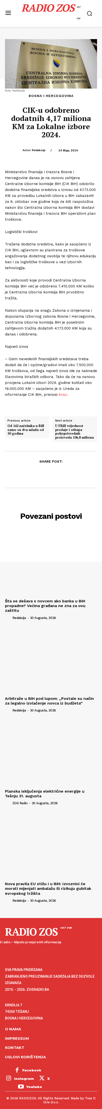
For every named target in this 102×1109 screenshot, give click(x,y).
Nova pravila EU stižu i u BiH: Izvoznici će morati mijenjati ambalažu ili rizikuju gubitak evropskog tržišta (48, 888)
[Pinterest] (51, 473)
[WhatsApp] (62, 473)
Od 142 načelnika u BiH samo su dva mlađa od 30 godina (25, 430)
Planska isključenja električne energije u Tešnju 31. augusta (44, 793)
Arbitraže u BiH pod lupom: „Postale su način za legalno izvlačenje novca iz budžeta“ (49, 701)
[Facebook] (28, 473)
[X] (39, 473)
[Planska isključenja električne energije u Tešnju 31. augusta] (51, 752)
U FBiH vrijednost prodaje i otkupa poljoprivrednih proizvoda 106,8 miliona (74, 431)
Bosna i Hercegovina (51, 95)
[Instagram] (8, 1078)
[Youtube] (20, 1087)
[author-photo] (8, 617)
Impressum (17, 1038)
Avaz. (63, 394)
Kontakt (14, 1047)
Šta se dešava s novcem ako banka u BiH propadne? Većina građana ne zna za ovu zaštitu (45, 606)
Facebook (31, 1070)
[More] (74, 473)
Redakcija (38, 150)
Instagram (24, 1079)
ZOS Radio (20, 803)
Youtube (34, 1087)
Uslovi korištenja (25, 1057)
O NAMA (13, 1029)
